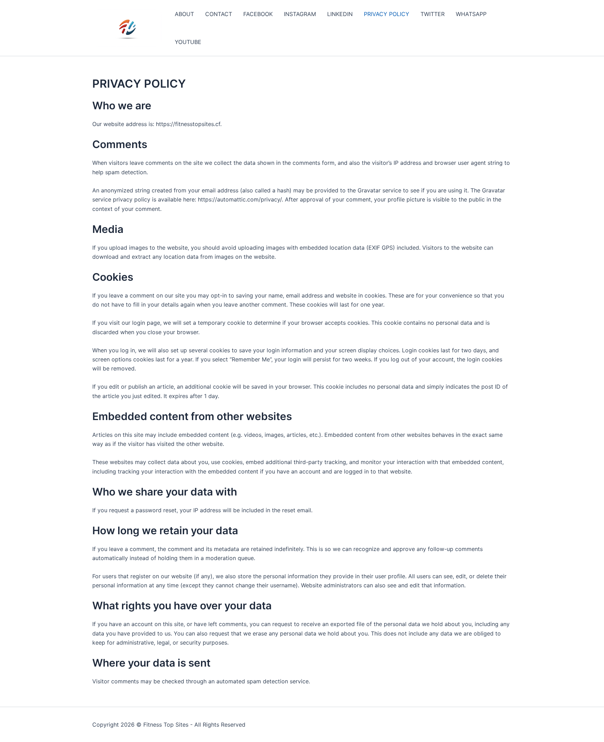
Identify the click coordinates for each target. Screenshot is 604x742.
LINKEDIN (340, 13)
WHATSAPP (471, 13)
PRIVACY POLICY (386, 13)
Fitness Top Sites (165, 724)
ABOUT (184, 13)
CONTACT (218, 13)
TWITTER (432, 13)
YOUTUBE (188, 41)
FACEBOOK (258, 13)
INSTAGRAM (300, 13)
